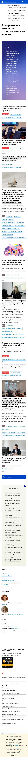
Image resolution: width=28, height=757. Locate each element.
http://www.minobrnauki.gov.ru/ (10, 733)
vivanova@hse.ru (15, 628)
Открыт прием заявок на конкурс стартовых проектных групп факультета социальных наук (13, 262)
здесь (10, 743)
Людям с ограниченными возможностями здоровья (12, 720)
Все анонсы (4, 569)
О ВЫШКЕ (5, 685)
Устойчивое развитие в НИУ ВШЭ (10, 693)
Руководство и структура (8, 690)
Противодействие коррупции (10, 708)
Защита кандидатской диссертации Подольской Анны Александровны (13, 524)
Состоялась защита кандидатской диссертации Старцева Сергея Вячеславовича (14, 367)
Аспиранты (4, 578)
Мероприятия (13, 488)
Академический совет (7, 575)
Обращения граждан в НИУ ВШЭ (10, 703)
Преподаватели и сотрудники (10, 695)
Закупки (4, 701)
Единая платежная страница (9, 723)
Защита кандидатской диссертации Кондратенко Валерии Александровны (14, 553)
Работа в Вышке (6, 726)
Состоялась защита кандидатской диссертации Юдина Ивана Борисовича (14, 108)
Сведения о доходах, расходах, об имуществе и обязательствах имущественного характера (11, 713)
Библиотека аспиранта (7, 587)
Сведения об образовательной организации (13, 717)
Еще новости (7, 477)
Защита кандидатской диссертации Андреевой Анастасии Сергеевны (13, 511)
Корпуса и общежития (8, 698)
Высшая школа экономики (10, 1)
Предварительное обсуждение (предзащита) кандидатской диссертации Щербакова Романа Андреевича (12, 503)
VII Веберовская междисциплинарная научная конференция (13, 517)
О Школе (4, 573)
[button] (10, 683)
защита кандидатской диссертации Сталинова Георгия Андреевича (13, 559)
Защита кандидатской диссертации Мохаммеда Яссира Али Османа (13, 494)
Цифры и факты (6, 688)
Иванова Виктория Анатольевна (15, 614)
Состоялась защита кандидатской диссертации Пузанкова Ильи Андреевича (14, 460)
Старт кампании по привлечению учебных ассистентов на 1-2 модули (13, 345)
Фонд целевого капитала (8, 706)
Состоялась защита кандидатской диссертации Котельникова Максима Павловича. (14, 158)
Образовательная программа (8, 580)
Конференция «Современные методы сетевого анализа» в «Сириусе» (14, 539)
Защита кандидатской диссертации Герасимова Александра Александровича (13, 532)
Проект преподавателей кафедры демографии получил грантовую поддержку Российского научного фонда (14, 304)
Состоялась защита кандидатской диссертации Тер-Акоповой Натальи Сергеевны (14, 142)
